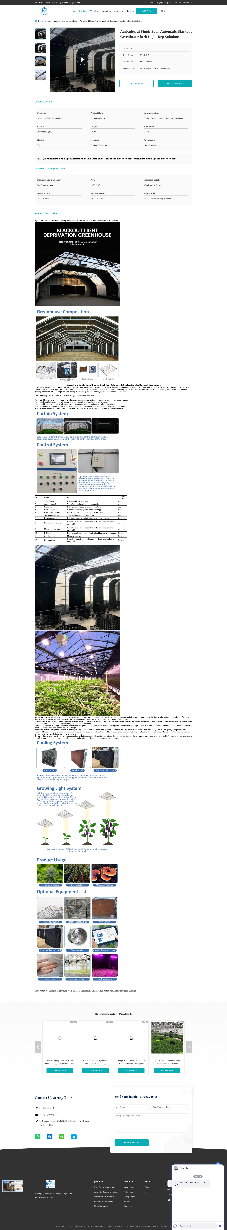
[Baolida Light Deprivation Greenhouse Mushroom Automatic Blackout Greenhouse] (131, 1037)
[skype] (53, 1139)
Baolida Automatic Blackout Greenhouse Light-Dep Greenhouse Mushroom (95, 1063)
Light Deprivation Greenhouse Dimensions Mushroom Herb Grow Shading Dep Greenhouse (167, 1063)
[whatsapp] (41, 1139)
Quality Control (129, 1197)
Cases (147, 1187)
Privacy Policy (60, 1226)
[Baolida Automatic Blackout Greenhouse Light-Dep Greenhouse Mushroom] (95, 1037)
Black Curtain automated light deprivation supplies (114, 991)
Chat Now (146, 11)
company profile (130, 1187)
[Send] (220, 1226)
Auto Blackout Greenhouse (79, 991)
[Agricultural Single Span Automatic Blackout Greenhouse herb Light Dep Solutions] (82, 60)
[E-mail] (77, 1139)
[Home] (45, 11)
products (48, 21)
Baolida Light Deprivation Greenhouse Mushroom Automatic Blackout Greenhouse (131, 1063)
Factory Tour (128, 1192)
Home (74, 11)
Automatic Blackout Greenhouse (65, 21)
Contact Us (119, 11)
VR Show (94, 11)
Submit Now (130, 1142)
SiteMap (127, 1201)
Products (83, 11)
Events (130, 11)
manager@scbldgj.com (48, 1114)
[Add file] (175, 1226)
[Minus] (220, 1168)
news (146, 1192)
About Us (106, 11)
